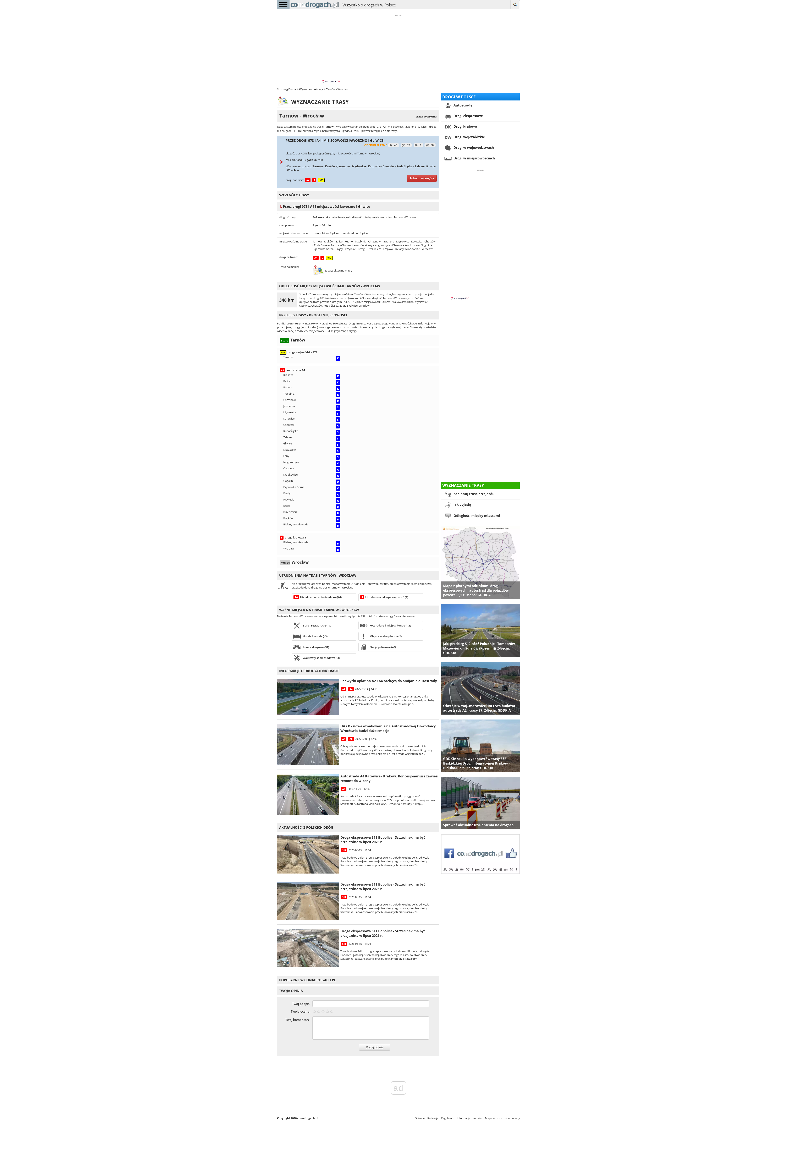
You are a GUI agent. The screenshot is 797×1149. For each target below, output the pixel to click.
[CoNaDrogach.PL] (315, 8)
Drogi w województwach (473, 147)
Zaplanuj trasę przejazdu (474, 494)
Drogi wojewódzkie (469, 137)
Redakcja (432, 1118)
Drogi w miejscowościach (474, 158)
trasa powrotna (426, 116)
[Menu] (283, 4)
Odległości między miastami (476, 515)
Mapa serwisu (493, 1118)
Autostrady (462, 105)
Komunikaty (512, 1118)
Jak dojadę (462, 504)
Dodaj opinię (375, 1047)
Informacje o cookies (469, 1118)
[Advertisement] (398, 48)
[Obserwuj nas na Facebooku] (480, 873)
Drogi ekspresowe (468, 116)
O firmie (420, 1118)
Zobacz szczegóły (422, 178)
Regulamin (447, 1118)
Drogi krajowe (465, 126)
